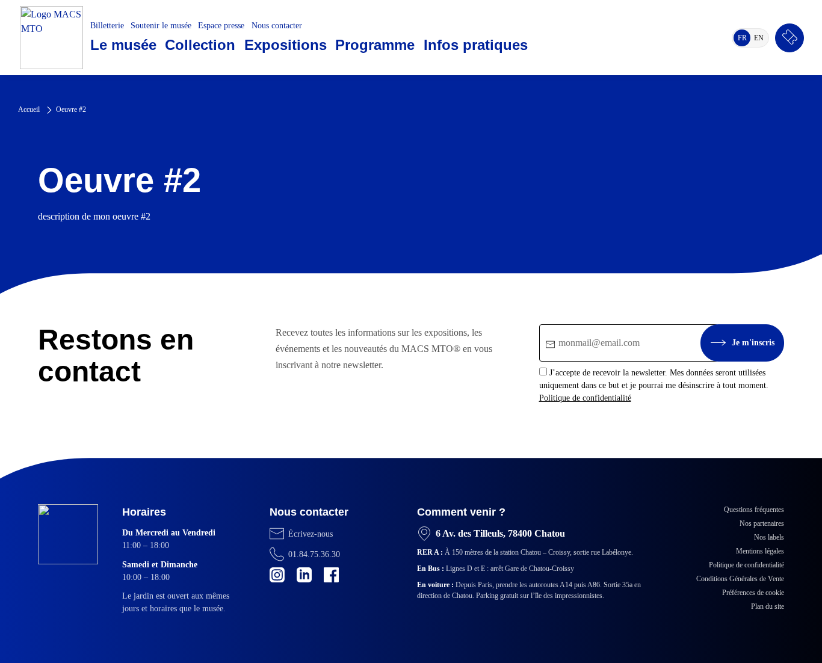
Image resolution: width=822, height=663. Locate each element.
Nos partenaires (762, 523)
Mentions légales (760, 551)
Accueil (29, 109)
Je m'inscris (753, 342)
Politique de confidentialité (585, 397)
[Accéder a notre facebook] (331, 574)
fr (744, 40)
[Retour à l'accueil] (51, 37)
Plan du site (767, 606)
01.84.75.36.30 (314, 554)
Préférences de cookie (753, 592)
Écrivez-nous (310, 533)
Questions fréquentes (754, 509)
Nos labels (769, 537)
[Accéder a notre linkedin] (304, 574)
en (760, 40)
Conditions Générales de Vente (740, 579)
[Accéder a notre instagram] (277, 574)
